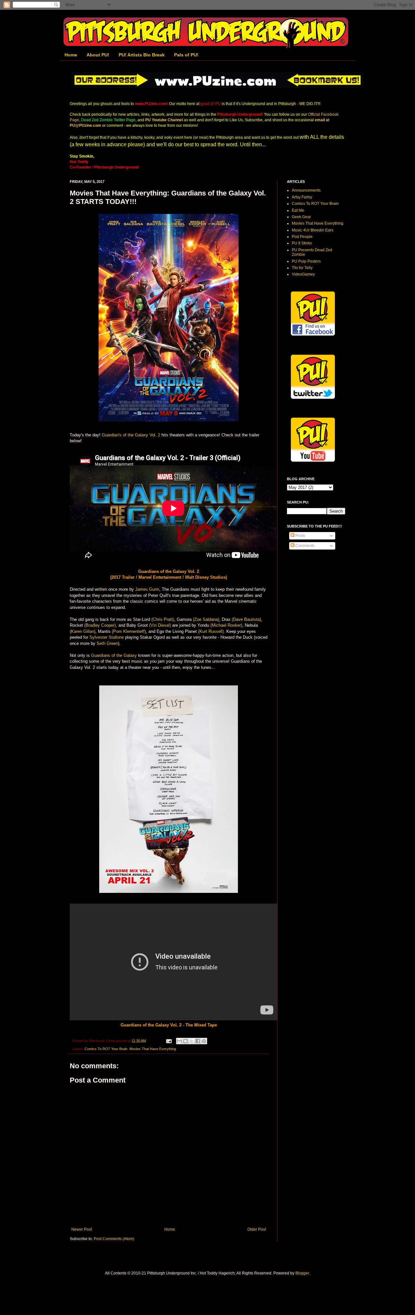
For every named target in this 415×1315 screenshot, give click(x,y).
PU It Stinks (302, 243)
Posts (299, 535)
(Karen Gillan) (82, 631)
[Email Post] (168, 1041)
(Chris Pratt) (162, 619)
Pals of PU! (186, 54)
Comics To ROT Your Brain (106, 1049)
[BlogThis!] (185, 1041)
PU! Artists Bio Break (142, 54)
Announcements (306, 190)
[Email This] (179, 1041)
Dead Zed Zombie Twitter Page (108, 120)
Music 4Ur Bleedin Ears (312, 230)
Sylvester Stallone (106, 637)
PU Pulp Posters (306, 261)
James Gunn (147, 589)
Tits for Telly (302, 268)
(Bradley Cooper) (100, 625)
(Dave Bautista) (246, 619)
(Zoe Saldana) (206, 619)
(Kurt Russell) (211, 631)
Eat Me (298, 210)
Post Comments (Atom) (114, 1239)
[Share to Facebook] (198, 1041)
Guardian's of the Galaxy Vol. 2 (131, 434)
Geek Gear (301, 217)
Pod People (302, 236)
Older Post (256, 1229)
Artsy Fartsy (302, 197)
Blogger (302, 1273)
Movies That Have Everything (152, 1049)
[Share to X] (191, 1041)
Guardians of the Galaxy (114, 655)
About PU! (98, 54)
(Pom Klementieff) (129, 631)
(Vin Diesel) (160, 625)
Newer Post (81, 1229)
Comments (304, 545)
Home (71, 54)
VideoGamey (303, 274)
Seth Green (107, 643)
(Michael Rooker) (226, 625)
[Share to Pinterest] (204, 1041)
